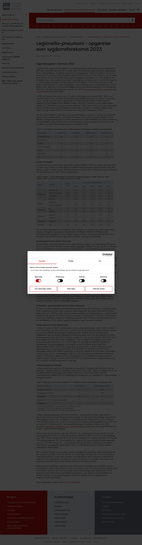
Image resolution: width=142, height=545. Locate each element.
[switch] (60, 280)
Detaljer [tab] (71, 261)
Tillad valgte (71, 289)
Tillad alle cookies (99, 289)
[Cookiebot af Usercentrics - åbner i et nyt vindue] (103, 254)
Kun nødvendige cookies (43, 289)
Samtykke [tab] (42, 261)
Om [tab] (100, 261)
